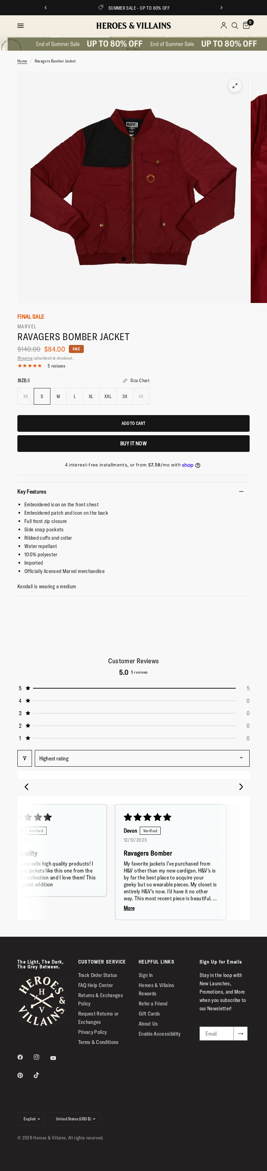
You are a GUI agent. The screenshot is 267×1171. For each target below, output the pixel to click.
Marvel (27, 326)
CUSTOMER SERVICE (102, 961)
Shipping (25, 358)
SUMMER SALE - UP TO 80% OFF (139, 8)
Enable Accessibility (160, 1033)
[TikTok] (41, 1075)
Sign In (146, 975)
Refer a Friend (153, 1003)
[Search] (235, 25)
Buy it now (133, 443)
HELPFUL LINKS (157, 961)
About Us (148, 1023)
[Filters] (24, 758)
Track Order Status (98, 975)
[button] (133, 688)
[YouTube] (58, 1058)
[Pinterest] (25, 1075)
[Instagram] (41, 1057)
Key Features (31, 491)
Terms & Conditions (98, 1042)
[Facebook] (25, 1057)
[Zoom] (235, 85)
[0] (245, 25)
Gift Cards (149, 1013)
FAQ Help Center (95, 985)
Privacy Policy (92, 1032)
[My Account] (223, 25)
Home (22, 61)
